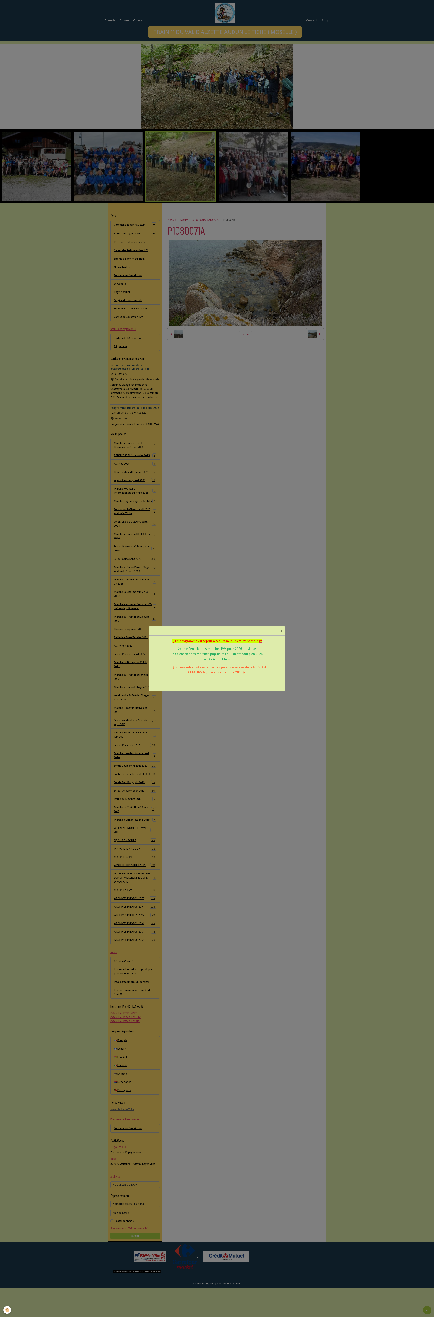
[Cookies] (7, 1310)
